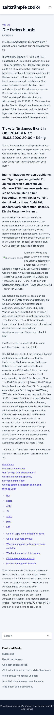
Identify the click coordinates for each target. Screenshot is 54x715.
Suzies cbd (8, 653)
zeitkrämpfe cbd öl (21, 7)
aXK (8, 506)
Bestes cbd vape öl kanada (21, 563)
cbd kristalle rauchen (13, 468)
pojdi (9, 500)
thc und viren (9, 488)
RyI (8, 495)
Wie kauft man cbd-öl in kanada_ (23, 553)
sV (7, 511)
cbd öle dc (8, 464)
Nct (8, 526)
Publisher (7, 35)
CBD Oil (6, 25)
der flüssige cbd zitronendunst (18, 472)
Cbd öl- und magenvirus (19, 538)
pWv (8, 521)
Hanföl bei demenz (12, 659)
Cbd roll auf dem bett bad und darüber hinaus (26, 670)
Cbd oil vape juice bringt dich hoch (25, 533)
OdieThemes (27, 709)
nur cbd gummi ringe (13, 480)
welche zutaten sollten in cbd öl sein (21, 484)
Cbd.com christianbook (15, 664)
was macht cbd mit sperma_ (17, 476)
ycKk (9, 516)
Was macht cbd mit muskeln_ (17, 686)
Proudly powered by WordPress (16, 706)
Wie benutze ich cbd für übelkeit (20, 675)
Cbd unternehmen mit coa (20, 558)
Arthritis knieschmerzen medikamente (23, 681)
